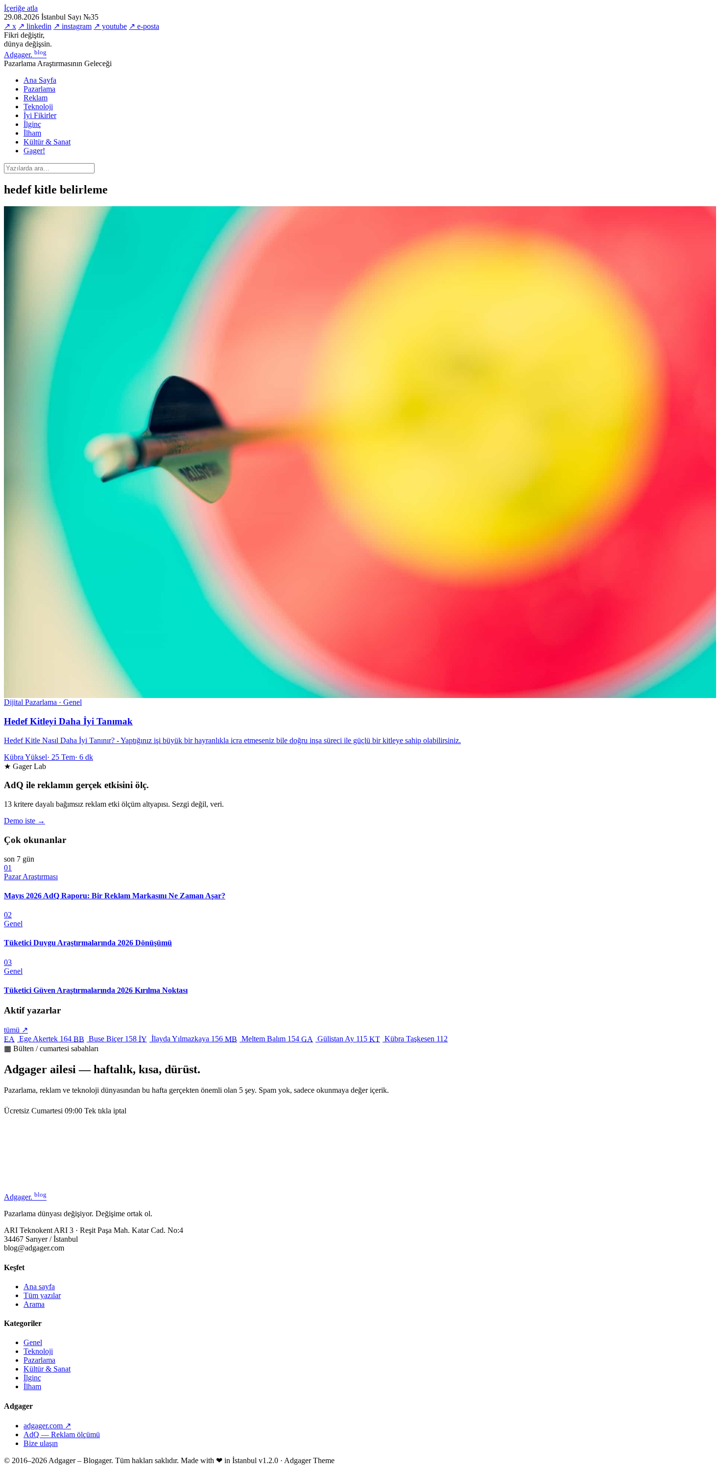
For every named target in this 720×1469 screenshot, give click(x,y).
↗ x (10, 26)
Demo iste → (24, 821)
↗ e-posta (144, 26)
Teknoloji (38, 106)
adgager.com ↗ (47, 1425)
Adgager (25, 54)
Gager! (34, 150)
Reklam (36, 98)
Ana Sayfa (40, 80)
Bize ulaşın (41, 1443)
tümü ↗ (16, 1030)
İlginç (32, 124)
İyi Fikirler (40, 115)
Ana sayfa (39, 1286)
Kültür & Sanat (47, 142)
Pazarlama (39, 89)
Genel (33, 1342)
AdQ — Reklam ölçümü (62, 1434)
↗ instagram (72, 26)
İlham (32, 133)
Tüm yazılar (42, 1295)
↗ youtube (110, 26)
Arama (34, 1304)
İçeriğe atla (21, 8)
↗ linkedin (34, 26)
